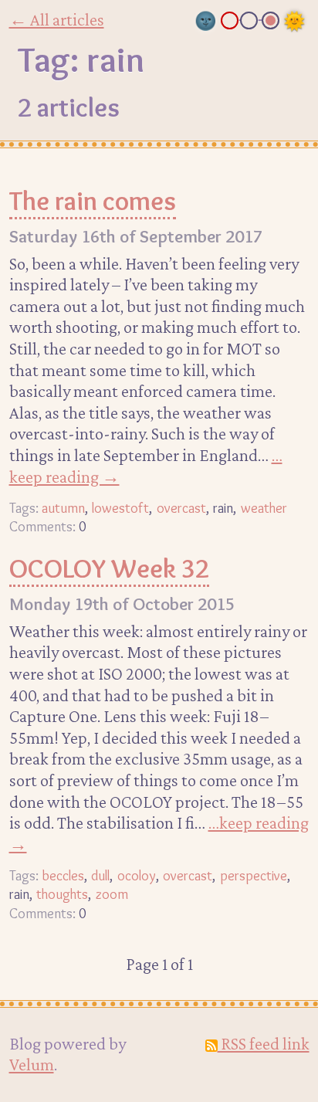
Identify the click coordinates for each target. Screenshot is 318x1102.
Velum (31, 1064)
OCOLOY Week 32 (109, 568)
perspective (253, 875)
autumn (63, 508)
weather (264, 508)
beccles (63, 875)
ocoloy (136, 875)
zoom (112, 894)
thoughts (62, 894)
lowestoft (120, 508)
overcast (181, 508)
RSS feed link (264, 1043)
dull (100, 875)
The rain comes (92, 201)
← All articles (56, 19)
